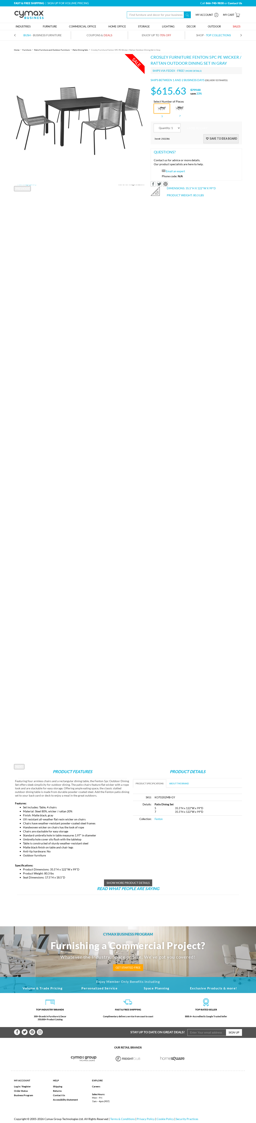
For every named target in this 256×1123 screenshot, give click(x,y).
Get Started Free (128, 967)
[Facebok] (17, 1032)
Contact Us (59, 1095)
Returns (57, 1090)
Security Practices (187, 1119)
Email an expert (175, 171)
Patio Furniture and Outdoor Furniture (52, 50)
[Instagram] (40, 1032)
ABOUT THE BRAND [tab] (179, 783)
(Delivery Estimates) (216, 80)
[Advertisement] (166, 854)
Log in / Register (22, 1086)
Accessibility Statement (65, 1099)
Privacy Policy (146, 1119)
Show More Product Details (128, 882)
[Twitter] (25, 1032)
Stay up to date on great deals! (157, 1032)
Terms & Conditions (122, 1119)
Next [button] (19, 766)
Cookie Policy (165, 1119)
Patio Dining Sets (80, 50)
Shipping (57, 1086)
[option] (79, 119)
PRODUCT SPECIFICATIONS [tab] (150, 783)
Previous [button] (22, 188)
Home (16, 50)
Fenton (159, 819)
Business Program (23, 1095)
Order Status (21, 1090)
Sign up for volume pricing (68, 3)
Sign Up (234, 1032)
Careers (96, 1086)
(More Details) (193, 70)
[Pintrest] (32, 1032)
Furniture (26, 50)
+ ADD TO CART (197, 128)
